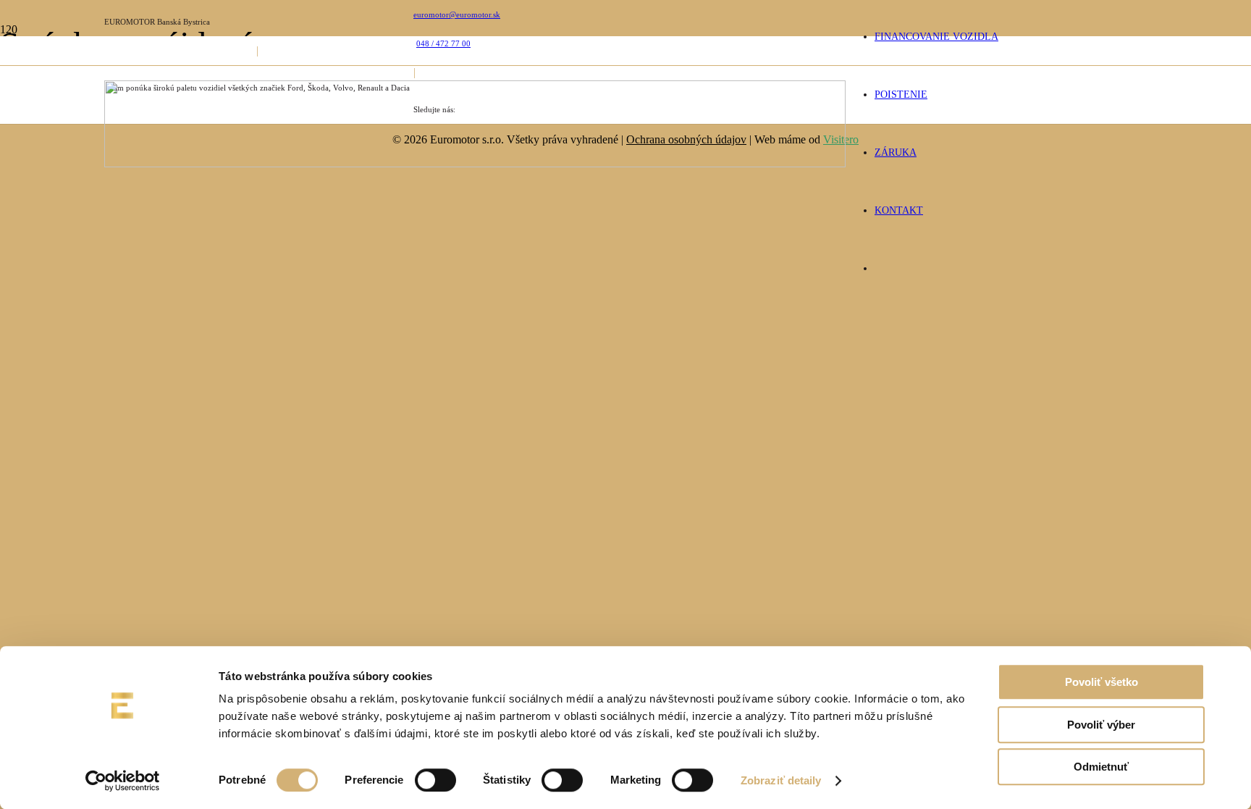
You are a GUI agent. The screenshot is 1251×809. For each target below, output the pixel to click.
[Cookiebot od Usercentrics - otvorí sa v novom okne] (122, 781)
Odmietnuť (1101, 766)
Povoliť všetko (1101, 682)
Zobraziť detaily (781, 780)
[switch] (435, 780)
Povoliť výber (1101, 724)
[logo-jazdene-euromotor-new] (475, 163)
